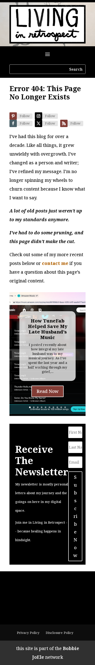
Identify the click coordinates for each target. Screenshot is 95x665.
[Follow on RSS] (64, 123)
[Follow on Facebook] (13, 123)
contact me (55, 263)
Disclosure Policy (59, 632)
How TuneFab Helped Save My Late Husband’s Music (47, 329)
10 (65, 407)
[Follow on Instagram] (38, 116)
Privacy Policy (28, 632)
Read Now (47, 391)
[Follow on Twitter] (38, 123)
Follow (25, 116)
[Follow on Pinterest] (13, 116)
